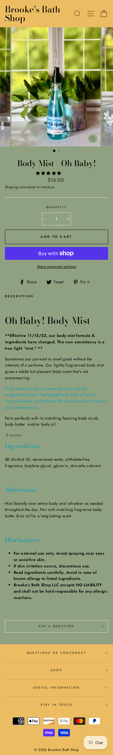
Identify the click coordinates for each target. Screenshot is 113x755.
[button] (49, 173)
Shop (56, 670)
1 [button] (54, 151)
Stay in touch (57, 705)
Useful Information (56, 687)
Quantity (56, 207)
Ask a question (57, 626)
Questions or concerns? (56, 653)
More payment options (56, 266)
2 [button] (59, 151)
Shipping (12, 187)
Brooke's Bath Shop (32, 13)
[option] (56, 86)
